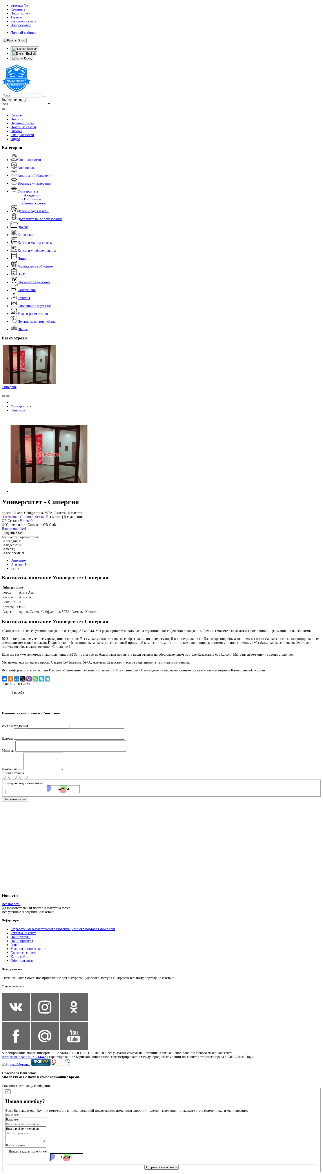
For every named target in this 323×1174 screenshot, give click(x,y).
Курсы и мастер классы (35, 242)
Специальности (22, 135)
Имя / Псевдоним (15, 726)
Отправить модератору (161, 1167)
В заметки (53, 517)
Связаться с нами (23, 953)
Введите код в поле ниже (24, 783)
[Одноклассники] (10, 679)
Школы (23, 329)
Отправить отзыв (15, 799)
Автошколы (26, 167)
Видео (15, 139)
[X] (22, 679)
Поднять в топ (13, 533)
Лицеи (22, 258)
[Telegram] (47, 679)
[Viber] (29, 679)
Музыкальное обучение (35, 266)
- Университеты (32, 203)
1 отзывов (10, 517)
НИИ (21, 274)
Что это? (26, 521)
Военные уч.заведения (34, 183)
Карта (15, 568)
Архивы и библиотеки (34, 175)
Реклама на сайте (23, 933)
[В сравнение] (3, 396)
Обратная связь (22, 960)
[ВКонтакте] (4, 679)
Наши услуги (21, 937)
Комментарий (12, 769)
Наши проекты (22, 941)
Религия (24, 298)
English (30, 53)
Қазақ (27, 58)
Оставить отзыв (32, 517)
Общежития (27, 290)
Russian (31, 48)
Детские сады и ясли (33, 211)
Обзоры (16, 131)
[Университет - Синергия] (49, 491)
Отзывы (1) (19, 564)
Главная (16, 115)
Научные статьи (22, 123)
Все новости (11, 904)
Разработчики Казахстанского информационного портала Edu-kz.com (63, 929)
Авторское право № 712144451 (25, 1057)
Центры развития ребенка (37, 321)
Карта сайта (19, 956)
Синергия (9, 387)
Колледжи (25, 235)
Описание (18, 560)
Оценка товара (13, 773)
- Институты (30, 199)
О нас (15, 945)
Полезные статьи (23, 127)
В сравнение (73, 517)
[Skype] (41, 679)
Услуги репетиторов (33, 314)
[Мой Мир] (16, 679)
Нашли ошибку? (14, 528)
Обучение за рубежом (34, 282)
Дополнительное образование (40, 219)
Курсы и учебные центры (37, 250)
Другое (23, 227)
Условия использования (28, 949)
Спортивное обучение (34, 306)
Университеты (28, 191)
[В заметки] (8, 396)
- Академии (29, 195)
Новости (17, 119)
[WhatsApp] (35, 679)
